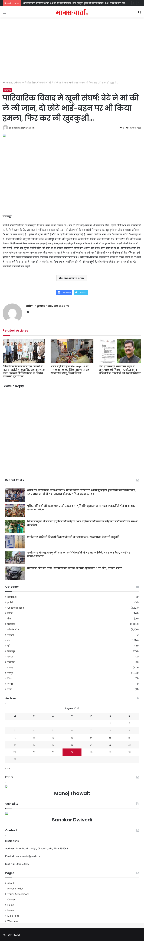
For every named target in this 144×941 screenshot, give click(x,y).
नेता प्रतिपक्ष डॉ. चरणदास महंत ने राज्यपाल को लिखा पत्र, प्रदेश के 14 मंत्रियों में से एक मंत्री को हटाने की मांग (120, 370)
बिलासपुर (11, 651)
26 (52, 752)
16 (129, 737)
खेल (9, 618)
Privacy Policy (15, 888)
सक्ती (9, 689)
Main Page (13, 915)
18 (34, 744)
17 (15, 744)
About (10, 883)
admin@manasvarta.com (22, 127)
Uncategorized (15, 607)
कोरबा (9, 613)
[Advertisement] (72, 52)
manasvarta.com (72, 278)
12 (53, 737)
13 (72, 737)
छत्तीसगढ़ (17, 82)
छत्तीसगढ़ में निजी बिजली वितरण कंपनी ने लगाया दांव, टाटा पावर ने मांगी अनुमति (73, 537)
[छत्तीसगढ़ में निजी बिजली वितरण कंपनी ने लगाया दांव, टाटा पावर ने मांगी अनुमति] (15, 541)
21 (91, 744)
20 (72, 744)
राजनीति (11, 662)
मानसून (10, 656)
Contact (12, 899)
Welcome (12, 921)
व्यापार (10, 683)
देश (8, 640)
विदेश (9, 678)
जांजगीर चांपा (13, 629)
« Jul (7, 768)
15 (110, 737)
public (10, 602)
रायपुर (10, 673)
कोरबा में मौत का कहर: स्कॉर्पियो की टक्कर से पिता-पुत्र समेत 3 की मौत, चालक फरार (74, 568)
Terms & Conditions (18, 894)
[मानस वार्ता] (72, 12)
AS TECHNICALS (12, 934)
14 (91, 737)
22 (110, 744)
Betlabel (12, 596)
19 (53, 744)
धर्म (8, 645)
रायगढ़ (10, 667)
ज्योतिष (10, 634)
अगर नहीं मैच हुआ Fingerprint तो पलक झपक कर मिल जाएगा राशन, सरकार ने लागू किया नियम (70, 370)
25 (33, 752)
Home (8, 82)
